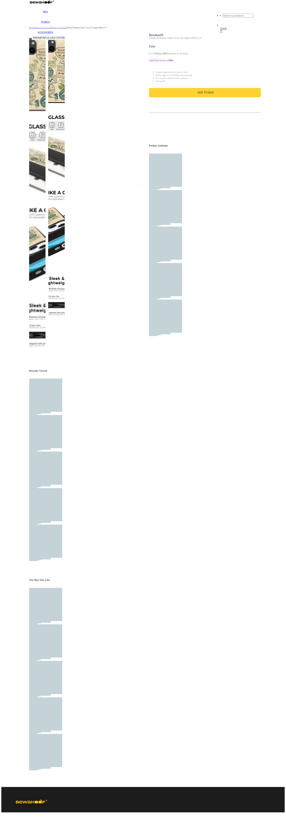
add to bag (205, 92)
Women (45, 22)
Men (45, 11)
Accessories (45, 32)
